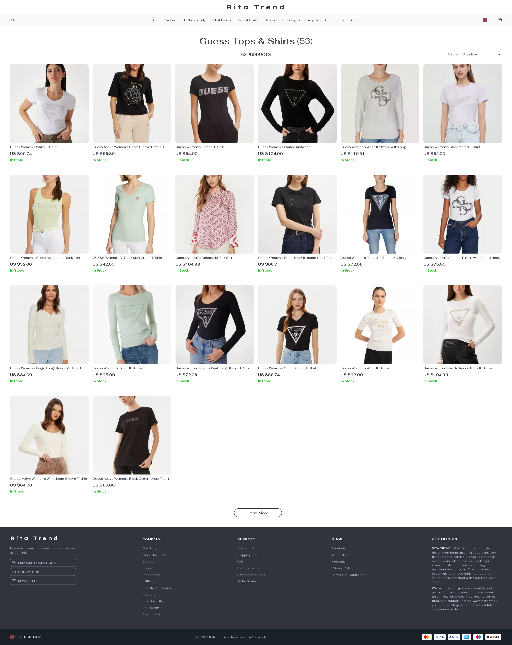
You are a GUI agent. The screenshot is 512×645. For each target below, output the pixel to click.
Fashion (171, 20)
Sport (328, 20)
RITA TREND (441, 548)
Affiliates (149, 581)
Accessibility (260, 637)
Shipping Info (247, 555)
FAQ (240, 561)
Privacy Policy (342, 568)
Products (339, 548)
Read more (357, 20)
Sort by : (453, 54)
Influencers (151, 575)
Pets (341, 20)
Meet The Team (154, 555)
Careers (149, 561)
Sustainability (153, 601)
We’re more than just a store (454, 588)
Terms (234, 637)
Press (147, 568)
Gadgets (312, 20)
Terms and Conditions (348, 575)
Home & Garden (248, 20)
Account (338, 561)
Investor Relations (157, 588)
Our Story (150, 548)
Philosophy (151, 608)
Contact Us (246, 548)
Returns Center (249, 568)
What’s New (341, 555)
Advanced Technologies (283, 20)
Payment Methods (251, 575)
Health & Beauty (194, 20)
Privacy (244, 637)
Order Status (247, 581)
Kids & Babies (221, 20)
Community (151, 614)
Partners (149, 594)
